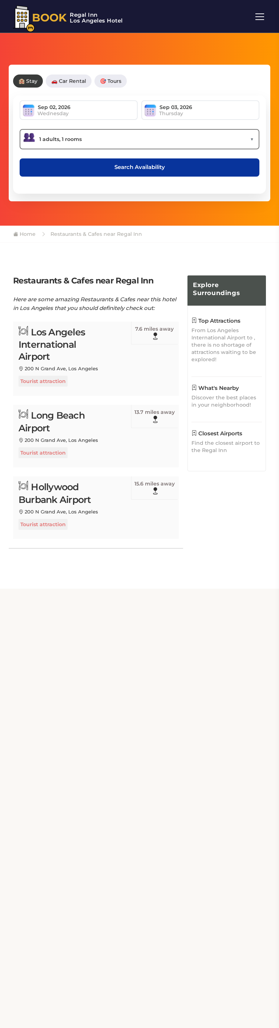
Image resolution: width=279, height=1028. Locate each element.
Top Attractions (218, 320)
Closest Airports (219, 433)
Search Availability (139, 167)
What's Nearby (218, 387)
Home (27, 234)
